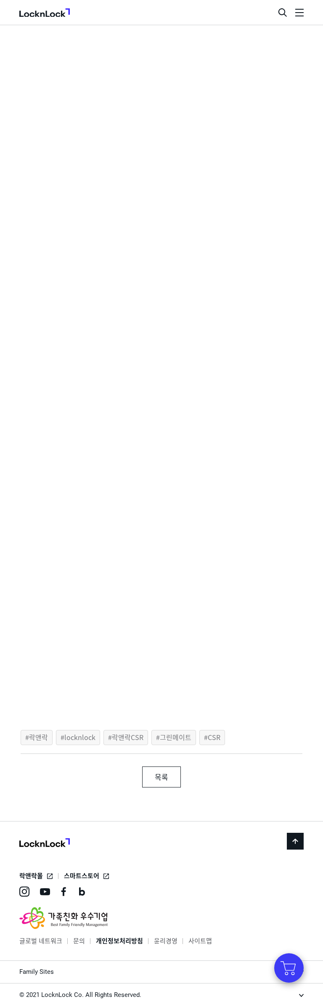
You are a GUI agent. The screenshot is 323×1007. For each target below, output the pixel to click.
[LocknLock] (44, 843)
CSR (214, 737)
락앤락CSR (127, 737)
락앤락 (38, 737)
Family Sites (36, 972)
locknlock (79, 737)
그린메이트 (175, 737)
